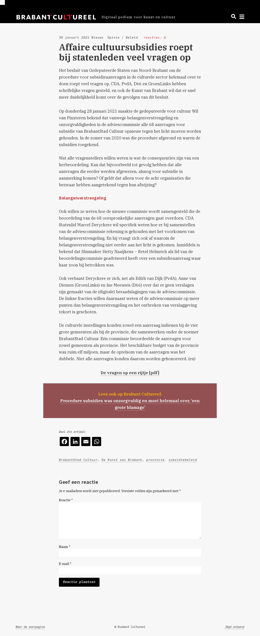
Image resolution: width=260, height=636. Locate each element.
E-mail (65, 564)
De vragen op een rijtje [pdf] (130, 372)
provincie (155, 460)
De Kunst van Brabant (122, 460)
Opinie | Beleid (122, 37)
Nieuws (97, 37)
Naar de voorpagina (30, 627)
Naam (64, 547)
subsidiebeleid (183, 460)
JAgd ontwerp (234, 627)
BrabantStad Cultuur (78, 460)
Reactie (66, 500)
